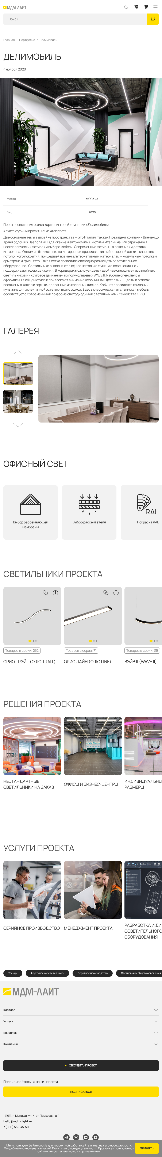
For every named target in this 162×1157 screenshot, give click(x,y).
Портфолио (27, 40)
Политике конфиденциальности (74, 1148)
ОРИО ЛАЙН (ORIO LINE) (87, 661)
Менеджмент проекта (88, 928)
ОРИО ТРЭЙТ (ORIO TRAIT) (29, 661)
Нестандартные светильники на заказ (28, 784)
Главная (9, 40)
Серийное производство (31, 928)
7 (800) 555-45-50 (16, 1127)
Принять (147, 1148)
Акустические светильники (47, 973)
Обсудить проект (83, 1065)
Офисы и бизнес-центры (91, 784)
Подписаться (81, 1092)
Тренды (12, 973)
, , (31, 1116)
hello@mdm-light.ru (17, 1121)
